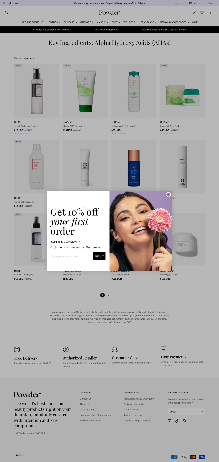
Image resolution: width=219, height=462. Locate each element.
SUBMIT (99, 256)
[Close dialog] (168, 195)
